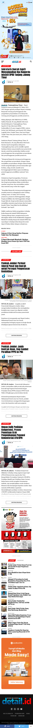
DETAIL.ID (10, 82)
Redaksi (28, 713)
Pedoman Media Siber (19, 713)
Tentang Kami (13, 716)
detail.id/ (4, 105)
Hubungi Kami (21, 716)
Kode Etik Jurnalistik (8, 713)
